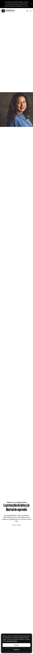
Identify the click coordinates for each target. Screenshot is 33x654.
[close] (30, 4)
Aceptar (16, 645)
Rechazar (16, 649)
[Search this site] (27, 11)
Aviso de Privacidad (12, 641)
